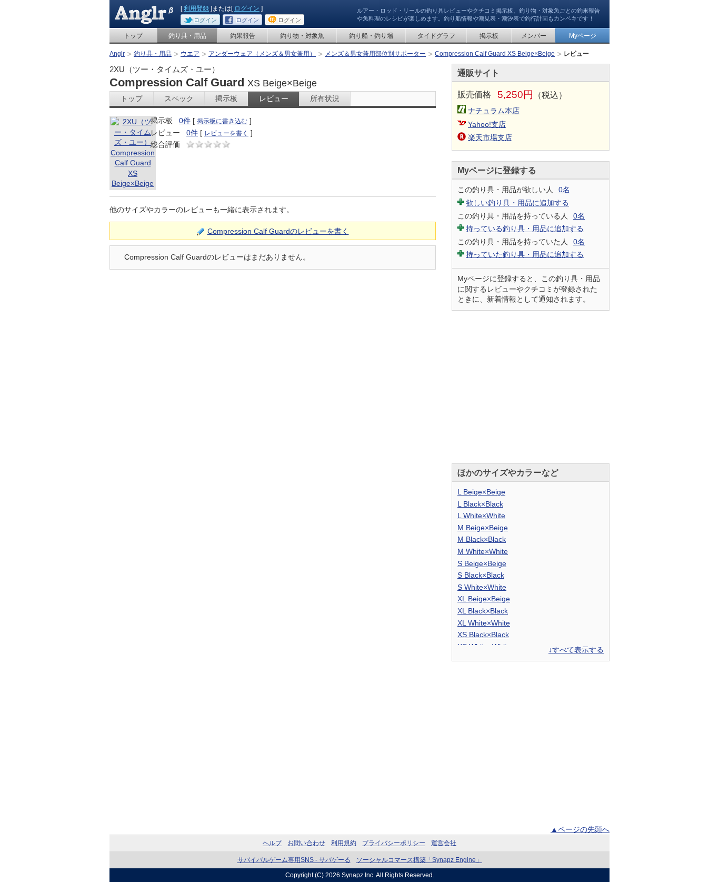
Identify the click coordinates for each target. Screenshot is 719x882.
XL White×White (483, 623)
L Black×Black (480, 504)
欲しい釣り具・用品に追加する (517, 203)
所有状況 (324, 98)
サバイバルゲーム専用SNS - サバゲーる (294, 860)
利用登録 (196, 8)
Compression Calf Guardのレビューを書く (278, 231)
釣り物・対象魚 (302, 35)
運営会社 (443, 843)
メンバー (533, 35)
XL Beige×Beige (483, 598)
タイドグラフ (436, 35)
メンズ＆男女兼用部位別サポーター (375, 53)
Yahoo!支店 (487, 124)
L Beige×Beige (481, 492)
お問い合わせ (306, 843)
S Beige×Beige (481, 563)
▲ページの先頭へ (580, 829)
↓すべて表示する (576, 650)
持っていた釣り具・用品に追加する (525, 254)
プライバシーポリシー (393, 843)
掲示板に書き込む (222, 121)
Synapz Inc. (358, 875)
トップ (133, 35)
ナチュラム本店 (494, 110)
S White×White (481, 587)
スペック (179, 98)
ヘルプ (272, 843)
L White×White (481, 515)
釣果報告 (242, 35)
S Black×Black (480, 575)
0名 (564, 189)
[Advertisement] (531, 387)
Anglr (117, 53)
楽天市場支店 (490, 137)
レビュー (273, 98)
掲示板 (489, 35)
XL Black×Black (482, 611)
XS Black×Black (483, 634)
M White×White (482, 551)
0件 (185, 120)
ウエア (190, 53)
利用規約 (343, 843)
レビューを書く (226, 133)
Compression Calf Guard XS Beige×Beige (495, 53)
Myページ (582, 35)
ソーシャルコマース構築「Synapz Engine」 (419, 860)
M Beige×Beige (482, 527)
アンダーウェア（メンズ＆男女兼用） (262, 53)
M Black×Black (481, 539)
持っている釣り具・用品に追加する (525, 228)
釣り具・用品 (187, 35)
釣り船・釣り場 (371, 35)
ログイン (246, 8)
